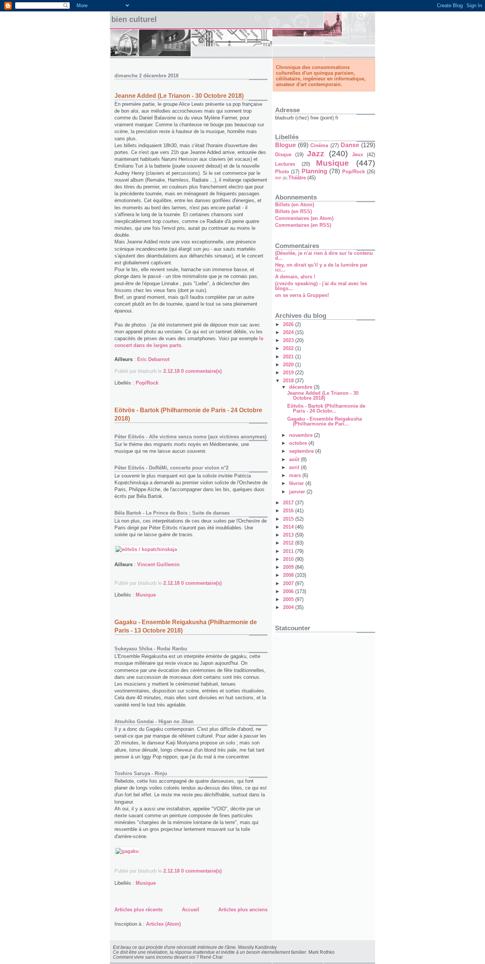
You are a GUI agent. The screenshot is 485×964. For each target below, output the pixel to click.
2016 (289, 510)
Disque (283, 154)
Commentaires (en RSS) (303, 225)
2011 (289, 551)
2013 (289, 535)
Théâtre (297, 178)
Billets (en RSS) (293, 211)
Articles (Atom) (163, 924)
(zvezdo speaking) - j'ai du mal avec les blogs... (321, 286)
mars (295, 475)
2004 (289, 607)
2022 (289, 348)
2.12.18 (171, 371)
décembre (301, 387)
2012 (289, 543)
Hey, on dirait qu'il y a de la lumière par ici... (321, 267)
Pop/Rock (147, 383)
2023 (289, 340)
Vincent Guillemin (158, 564)
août (295, 459)
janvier (298, 492)
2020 (289, 364)
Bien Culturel (134, 19)
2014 (289, 527)
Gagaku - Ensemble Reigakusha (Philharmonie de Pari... (324, 421)
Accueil (190, 909)
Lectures (285, 164)
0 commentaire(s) (201, 371)
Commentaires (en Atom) (304, 218)
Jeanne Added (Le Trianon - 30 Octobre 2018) (179, 96)
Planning (314, 171)
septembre (302, 451)
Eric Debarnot (153, 359)
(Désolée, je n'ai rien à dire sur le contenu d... (324, 255)
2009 (289, 567)
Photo (282, 171)
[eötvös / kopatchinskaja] (146, 549)
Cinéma (319, 145)
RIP (278, 178)
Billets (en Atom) (294, 204)
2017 (289, 503)
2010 (289, 559)
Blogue (285, 145)
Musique (146, 595)
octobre (298, 443)
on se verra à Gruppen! (302, 295)
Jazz (315, 153)
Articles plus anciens (243, 909)
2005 (289, 599)
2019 (289, 372)
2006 (289, 591)
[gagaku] (127, 851)
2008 (289, 575)
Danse (350, 145)
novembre (301, 435)
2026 (289, 324)
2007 (289, 583)
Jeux (357, 154)
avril (295, 467)
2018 (289, 380)
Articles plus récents (138, 909)
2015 (289, 519)
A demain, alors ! (295, 276)
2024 (289, 332)
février (297, 483)
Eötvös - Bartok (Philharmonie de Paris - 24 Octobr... (326, 408)
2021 (289, 357)
